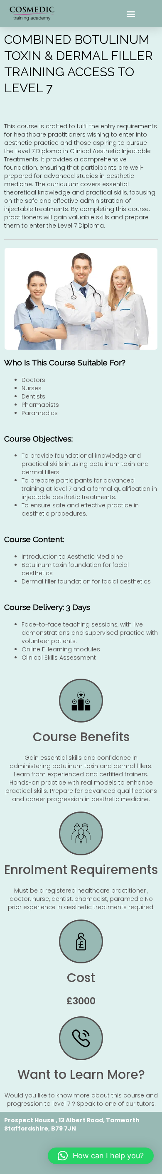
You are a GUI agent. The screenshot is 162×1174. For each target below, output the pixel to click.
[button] (131, 14)
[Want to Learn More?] (81, 1038)
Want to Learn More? (81, 1074)
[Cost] (81, 941)
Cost (81, 978)
